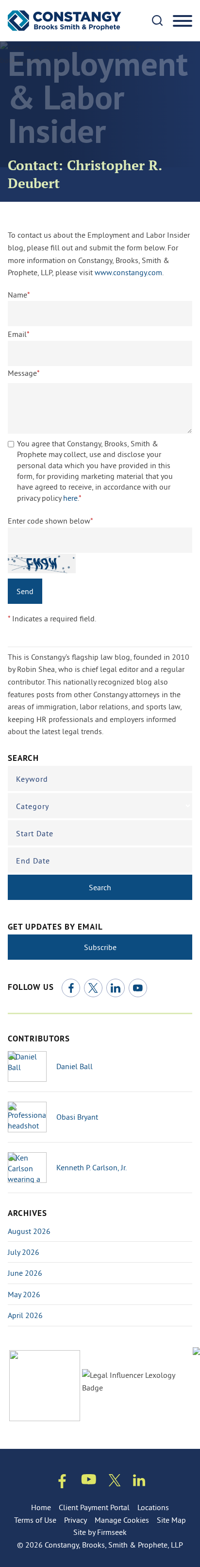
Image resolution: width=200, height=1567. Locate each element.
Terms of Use (35, 1520)
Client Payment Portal (94, 1507)
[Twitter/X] (93, 988)
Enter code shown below (50, 521)
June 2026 (25, 1273)
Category (32, 806)
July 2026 (23, 1252)
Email (19, 334)
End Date (33, 860)
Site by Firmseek (100, 1532)
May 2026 (24, 1294)
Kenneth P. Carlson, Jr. (91, 1167)
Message (24, 373)
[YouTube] (138, 988)
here (70, 498)
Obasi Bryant (77, 1117)
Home (41, 1507)
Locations (153, 1507)
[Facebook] (71, 988)
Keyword (32, 779)
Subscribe (100, 947)
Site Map (171, 1520)
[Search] (157, 20)
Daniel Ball (74, 1066)
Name (19, 294)
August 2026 (29, 1231)
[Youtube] (89, 1481)
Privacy (75, 1520)
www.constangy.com (128, 272)
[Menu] (182, 21)
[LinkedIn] (115, 988)
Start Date (34, 833)
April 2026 (25, 1315)
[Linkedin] (139, 1482)
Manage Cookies (122, 1520)
